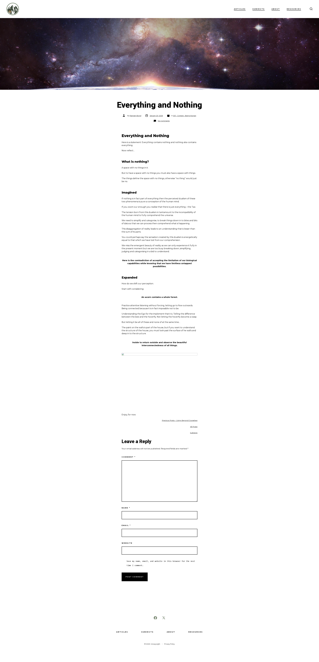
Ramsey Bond (135, 116)
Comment (128, 457)
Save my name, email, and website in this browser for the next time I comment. (161, 563)
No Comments (164, 121)
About (276, 9)
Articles (240, 9)
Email (126, 525)
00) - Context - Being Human (184, 116)
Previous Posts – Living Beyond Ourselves (179, 420)
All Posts (193, 427)
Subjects (258, 9)
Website (127, 543)
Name (126, 508)
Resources (294, 9)
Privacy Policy (169, 644)
